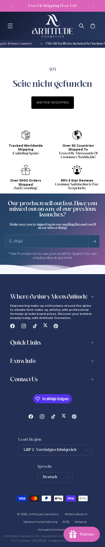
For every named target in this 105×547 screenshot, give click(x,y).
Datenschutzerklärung (40, 522)
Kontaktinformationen (55, 529)
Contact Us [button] (23, 380)
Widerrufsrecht (76, 514)
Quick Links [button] (25, 343)
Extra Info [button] (23, 361)
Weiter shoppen (52, 102)
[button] (10, 26)
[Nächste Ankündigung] (93, 5)
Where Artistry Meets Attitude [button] (49, 297)
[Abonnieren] (94, 241)
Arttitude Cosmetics (44, 514)
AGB (65, 522)
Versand (80, 522)
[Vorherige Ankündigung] (11, 5)
